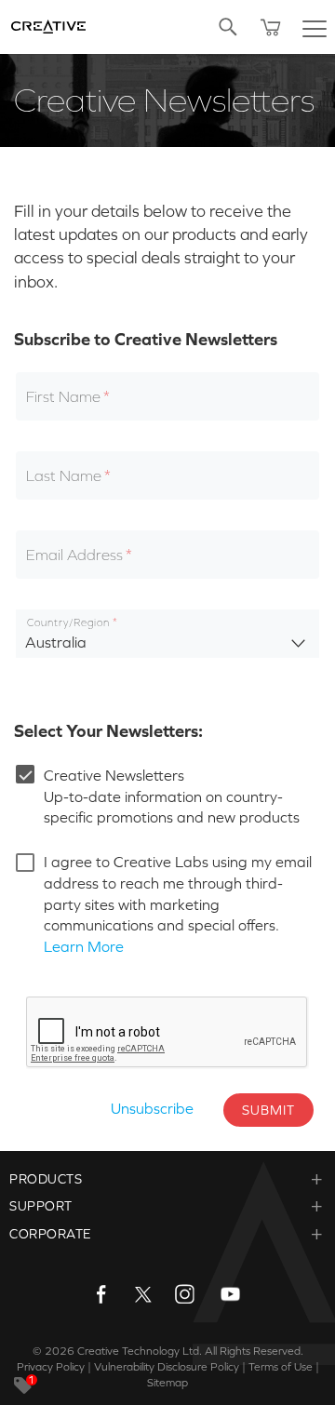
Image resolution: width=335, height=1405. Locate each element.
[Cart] (271, 27)
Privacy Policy (51, 1366)
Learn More (84, 946)
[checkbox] (100, 774)
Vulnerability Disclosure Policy (166, 1366)
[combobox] (167, 633)
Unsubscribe (152, 1108)
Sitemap (167, 1382)
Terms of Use (280, 1366)
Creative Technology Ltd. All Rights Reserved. (190, 1351)
